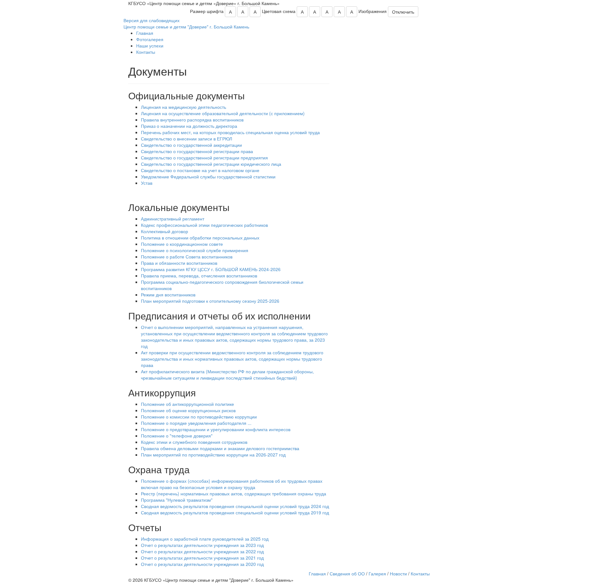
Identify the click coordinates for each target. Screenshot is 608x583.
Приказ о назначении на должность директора (189, 126)
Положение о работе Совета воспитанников (186, 256)
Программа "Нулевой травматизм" (176, 500)
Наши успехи (149, 45)
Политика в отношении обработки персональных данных (200, 237)
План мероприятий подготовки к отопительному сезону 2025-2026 (210, 301)
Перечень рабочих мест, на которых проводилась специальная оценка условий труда (230, 132)
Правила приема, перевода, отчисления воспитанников (199, 275)
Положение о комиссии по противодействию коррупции (199, 416)
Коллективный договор (164, 231)
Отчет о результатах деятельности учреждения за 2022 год (202, 551)
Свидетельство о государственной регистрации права (197, 151)
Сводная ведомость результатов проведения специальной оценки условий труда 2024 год (235, 506)
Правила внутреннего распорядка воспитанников (192, 119)
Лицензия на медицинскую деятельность (183, 107)
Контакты (145, 52)
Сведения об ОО (347, 573)
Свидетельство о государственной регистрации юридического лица (211, 164)
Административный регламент (172, 218)
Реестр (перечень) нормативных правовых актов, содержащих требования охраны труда (233, 493)
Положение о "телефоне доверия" (176, 435)
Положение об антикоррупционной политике (187, 404)
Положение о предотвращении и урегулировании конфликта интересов (215, 429)
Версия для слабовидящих (152, 20)
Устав (146, 183)
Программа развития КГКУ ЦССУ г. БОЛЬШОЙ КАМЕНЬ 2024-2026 (211, 269)
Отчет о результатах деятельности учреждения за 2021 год (202, 558)
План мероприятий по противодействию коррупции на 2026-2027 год (213, 454)
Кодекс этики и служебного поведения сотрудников (194, 442)
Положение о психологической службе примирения (194, 250)
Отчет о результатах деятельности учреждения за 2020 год (202, 564)
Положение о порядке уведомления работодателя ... (196, 423)
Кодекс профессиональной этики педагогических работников (204, 225)
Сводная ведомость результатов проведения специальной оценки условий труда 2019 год (235, 512)
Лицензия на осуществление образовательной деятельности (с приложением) (223, 113)
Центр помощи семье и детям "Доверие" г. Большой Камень (186, 26)
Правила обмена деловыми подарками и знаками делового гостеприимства (220, 448)
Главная (144, 33)
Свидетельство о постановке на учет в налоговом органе (200, 170)
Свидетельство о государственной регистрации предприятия (204, 157)
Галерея (377, 573)
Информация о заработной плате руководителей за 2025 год (205, 539)
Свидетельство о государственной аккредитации (191, 145)
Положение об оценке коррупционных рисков (188, 410)
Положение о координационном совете (182, 244)
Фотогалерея (149, 39)
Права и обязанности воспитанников (179, 263)
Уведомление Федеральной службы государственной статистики (208, 176)
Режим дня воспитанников (168, 294)
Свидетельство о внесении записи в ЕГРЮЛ (186, 138)
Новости (398, 573)
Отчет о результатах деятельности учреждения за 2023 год (202, 545)
